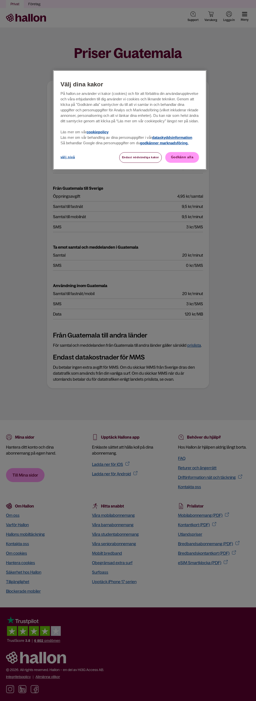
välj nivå (67, 157)
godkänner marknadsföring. (164, 143)
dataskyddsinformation (172, 138)
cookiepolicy (97, 132)
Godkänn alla (182, 157)
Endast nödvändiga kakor (140, 157)
